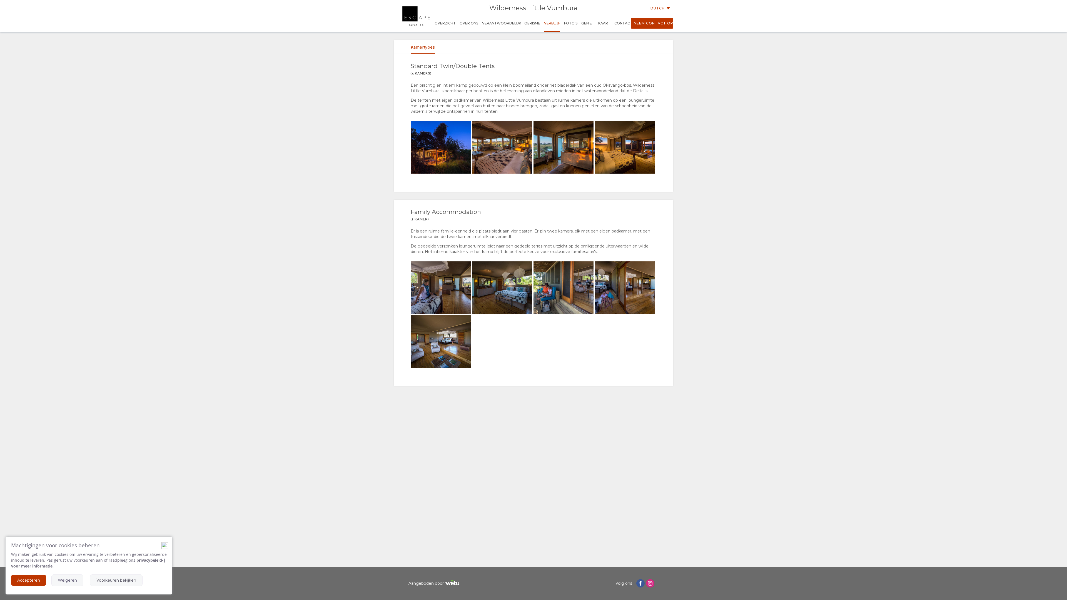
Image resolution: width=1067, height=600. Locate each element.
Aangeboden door (426, 583)
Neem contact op (653, 23)
